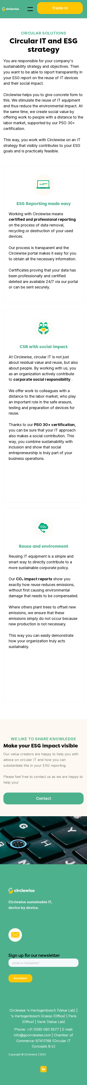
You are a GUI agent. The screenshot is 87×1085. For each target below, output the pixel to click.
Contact (43, 798)
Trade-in (60, 8)
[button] (30, 9)
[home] (9, 9)
